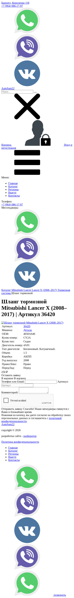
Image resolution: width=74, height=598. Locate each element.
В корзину (13, 378)
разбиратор (29, 436)
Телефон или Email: (12, 381)
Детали (27, 330)
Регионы (13, 189)
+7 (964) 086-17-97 (12, 5)
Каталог (13, 186)
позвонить (60, 595)
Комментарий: (9, 392)
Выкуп (12, 192)
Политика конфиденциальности (20, 441)
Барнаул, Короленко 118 (15, 2)
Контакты (14, 195)
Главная (13, 183)
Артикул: (62, 381)
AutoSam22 (7, 424)
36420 (26, 326)
